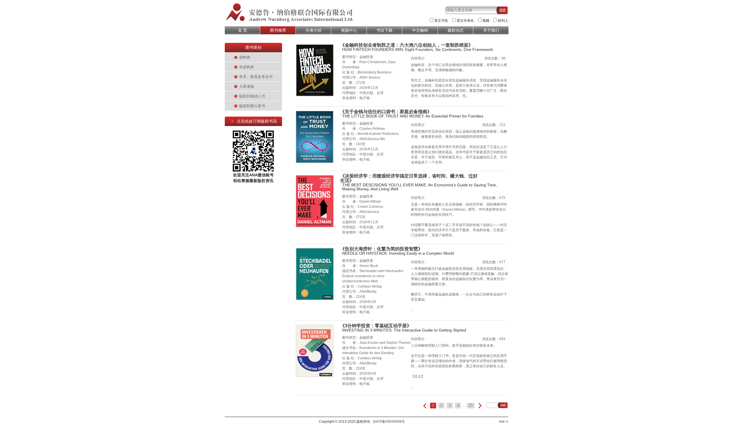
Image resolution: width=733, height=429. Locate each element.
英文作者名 (465, 21)
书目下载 (385, 30)
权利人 (503, 21)
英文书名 (441, 21)
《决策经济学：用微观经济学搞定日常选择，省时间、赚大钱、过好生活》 (409, 178)
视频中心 (349, 30)
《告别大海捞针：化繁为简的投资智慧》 (381, 248)
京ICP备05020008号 (389, 422)
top (503, 422)
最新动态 (456, 30)
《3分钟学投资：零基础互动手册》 (375, 325)
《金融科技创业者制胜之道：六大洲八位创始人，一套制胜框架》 (406, 45)
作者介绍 (314, 30)
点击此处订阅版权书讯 (257, 121)
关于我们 (491, 30)
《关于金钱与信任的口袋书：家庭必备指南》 (386, 111)
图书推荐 (278, 30)
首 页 (242, 30)
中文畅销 (420, 30)
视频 (485, 21)
